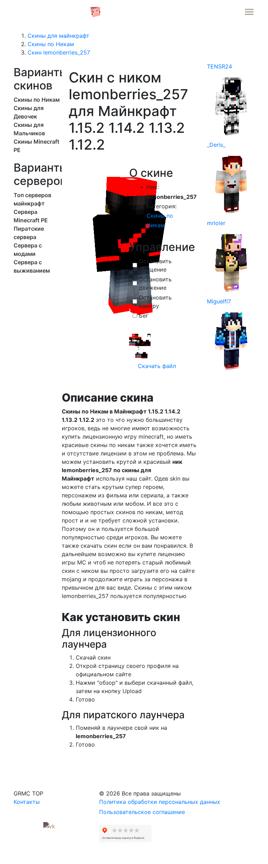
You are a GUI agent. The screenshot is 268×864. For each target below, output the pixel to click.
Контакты (27, 801)
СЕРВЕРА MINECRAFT (52, 11)
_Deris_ (216, 144)
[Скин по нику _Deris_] (231, 184)
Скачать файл (156, 365)
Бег (143, 315)
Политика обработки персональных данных (159, 801)
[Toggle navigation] (249, 12)
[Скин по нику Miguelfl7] (231, 340)
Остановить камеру (155, 301)
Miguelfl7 (219, 301)
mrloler (216, 222)
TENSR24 (219, 66)
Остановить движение (155, 283)
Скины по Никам (37, 99)
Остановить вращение (155, 265)
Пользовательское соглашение (142, 811)
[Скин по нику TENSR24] (231, 106)
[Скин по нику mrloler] (231, 262)
